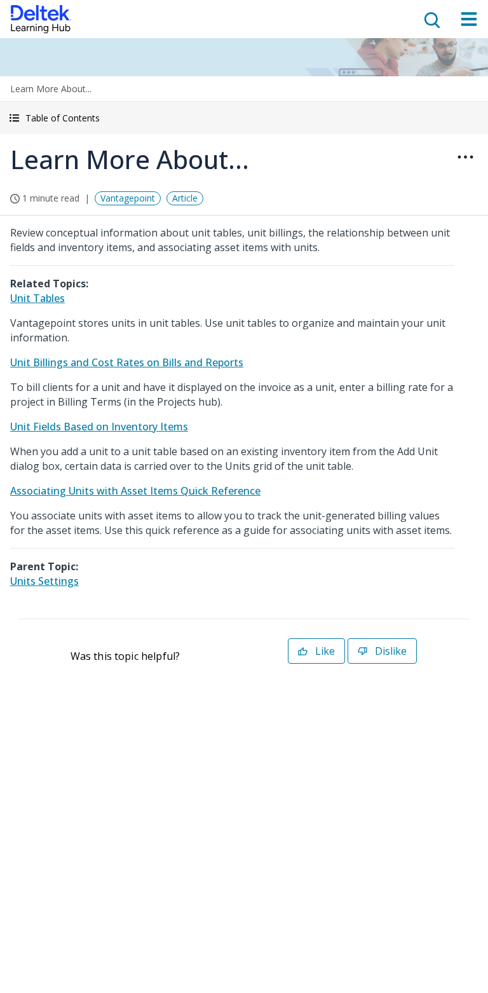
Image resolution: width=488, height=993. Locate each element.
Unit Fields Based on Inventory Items (99, 427)
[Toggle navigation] (469, 19)
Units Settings (44, 581)
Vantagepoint (127, 198)
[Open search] (431, 19)
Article (185, 198)
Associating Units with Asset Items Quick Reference (135, 491)
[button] (244, 118)
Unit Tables (37, 298)
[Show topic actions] (465, 157)
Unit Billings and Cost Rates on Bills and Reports (126, 362)
